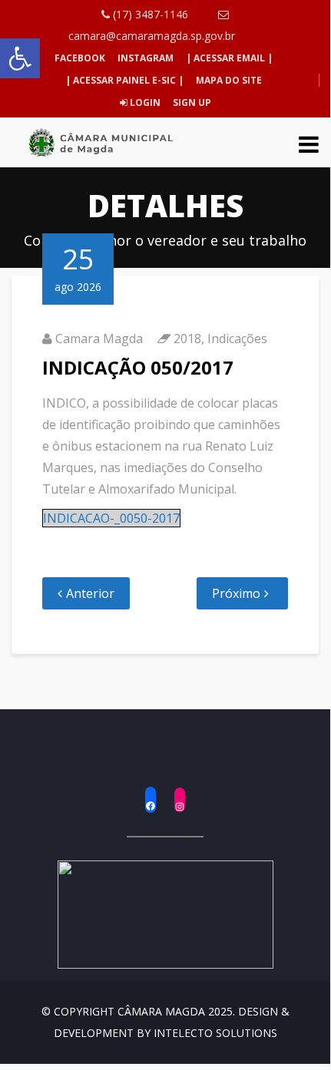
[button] (20, 58)
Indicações (237, 338)
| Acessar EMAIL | (229, 57)
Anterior (90, 593)
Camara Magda (99, 338)
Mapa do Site (229, 80)
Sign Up (190, 102)
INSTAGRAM (146, 57)
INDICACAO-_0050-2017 (111, 518)
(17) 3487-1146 (149, 14)
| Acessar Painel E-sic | (124, 80)
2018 (187, 338)
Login (144, 102)
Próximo (236, 593)
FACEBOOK (80, 57)
